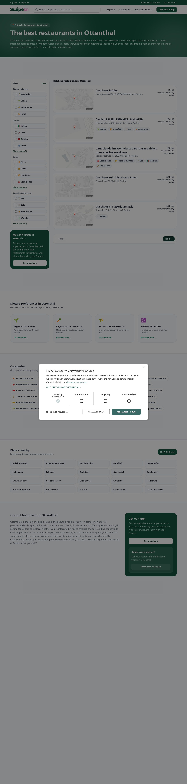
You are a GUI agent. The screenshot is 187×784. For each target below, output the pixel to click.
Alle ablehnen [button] (96, 411)
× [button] (144, 367)
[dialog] (93, 392)
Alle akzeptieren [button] (126, 411)
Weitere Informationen (76, 382)
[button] (93, 387)
